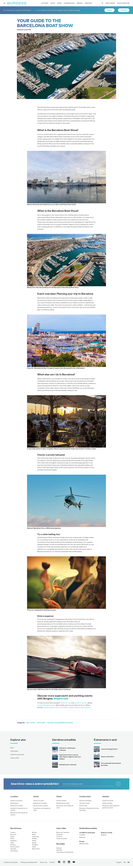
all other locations (84, 707)
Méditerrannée (83, 843)
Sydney (34, 842)
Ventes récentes (61, 800)
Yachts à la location (16, 800)
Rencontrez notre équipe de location (18, 813)
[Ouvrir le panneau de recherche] (102, 3)
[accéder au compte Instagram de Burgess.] (64, 862)
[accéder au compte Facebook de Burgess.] (59, 862)
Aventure (88, 3)
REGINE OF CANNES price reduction (67, 749)
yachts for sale (65, 703)
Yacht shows (14, 751)
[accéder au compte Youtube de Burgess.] (74, 862)
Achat (52, 3)
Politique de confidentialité (29, 862)
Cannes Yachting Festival (109, 749)
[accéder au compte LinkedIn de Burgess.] (69, 862)
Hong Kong (35, 836)
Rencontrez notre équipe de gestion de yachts (110, 806)
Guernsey (13, 849)
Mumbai (12, 844)
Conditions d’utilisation (11, 862)
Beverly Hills (36, 849)
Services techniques (85, 800)
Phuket (34, 840)
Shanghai (35, 844)
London (46, 707)
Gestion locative (107, 803)
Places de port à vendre (40, 805)
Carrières (59, 836)
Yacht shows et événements (64, 852)
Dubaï (12, 836)
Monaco (52, 707)
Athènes (34, 838)
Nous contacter (123, 3)
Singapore (72, 707)
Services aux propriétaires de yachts (60, 723)
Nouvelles (59, 850)
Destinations (14, 803)
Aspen (34, 846)
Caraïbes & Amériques (87, 832)
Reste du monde (106, 832)
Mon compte (110, 3)
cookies (33, 10)
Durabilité (59, 834)
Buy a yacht (31, 723)
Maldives (103, 835)
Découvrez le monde (16, 805)
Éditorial (59, 848)
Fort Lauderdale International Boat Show (111, 764)
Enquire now (61, 698)
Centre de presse (61, 838)
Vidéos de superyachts (17, 754)
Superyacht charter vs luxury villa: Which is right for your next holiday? (70, 757)
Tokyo (12, 842)
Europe (81, 841)
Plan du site (43, 862)
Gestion (80, 3)
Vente (59, 3)
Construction (69, 3)
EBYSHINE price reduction (67, 764)
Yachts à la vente (38, 800)
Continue (124, 10)
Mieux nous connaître (62, 832)
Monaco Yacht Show (107, 756)
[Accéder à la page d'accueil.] (16, 3)
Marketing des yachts (63, 803)
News (12, 747)
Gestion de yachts (107, 800)
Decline (109, 10)
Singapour (13, 840)
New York (59, 707)
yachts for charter (80, 703)
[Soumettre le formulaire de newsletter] (118, 784)
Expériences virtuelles (40, 803)
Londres (12, 832)
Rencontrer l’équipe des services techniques (89, 809)
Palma (12, 838)
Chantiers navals (84, 803)
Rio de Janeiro (14, 846)
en (125, 862)
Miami (65, 707)
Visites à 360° (14, 758)
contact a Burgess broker (46, 705)
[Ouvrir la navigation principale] (4, 3)
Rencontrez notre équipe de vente (41, 809)
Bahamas (82, 837)
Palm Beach (14, 851)
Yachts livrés (83, 805)
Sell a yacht (41, 723)
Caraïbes (82, 835)
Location (44, 3)
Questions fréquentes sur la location (18, 809)
